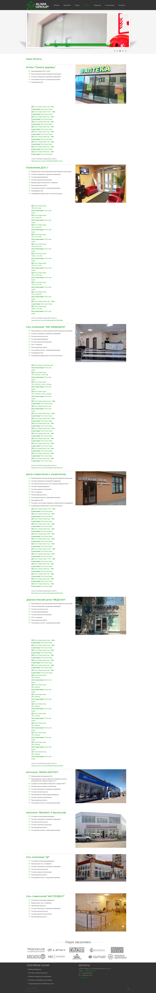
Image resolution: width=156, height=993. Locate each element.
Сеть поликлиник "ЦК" (38, 857)
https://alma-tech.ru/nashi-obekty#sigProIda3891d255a (47, 593)
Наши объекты (34, 59)
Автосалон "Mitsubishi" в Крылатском (46, 812)
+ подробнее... (83, 977)
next (108, 42)
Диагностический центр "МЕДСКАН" (46, 599)
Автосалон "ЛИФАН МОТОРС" (42, 772)
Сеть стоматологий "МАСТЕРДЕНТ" (45, 896)
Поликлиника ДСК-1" (37, 167)
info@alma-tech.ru (90, 971)
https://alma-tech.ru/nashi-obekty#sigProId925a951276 (47, 468)
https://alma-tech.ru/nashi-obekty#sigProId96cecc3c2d (47, 161)
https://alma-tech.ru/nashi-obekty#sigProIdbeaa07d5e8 (47, 766)
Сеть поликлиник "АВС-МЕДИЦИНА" (46, 327)
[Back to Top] (128, 989)
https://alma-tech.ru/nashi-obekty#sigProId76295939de (47, 320)
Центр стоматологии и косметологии (46, 474)
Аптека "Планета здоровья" (41, 67)
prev (48, 42)
